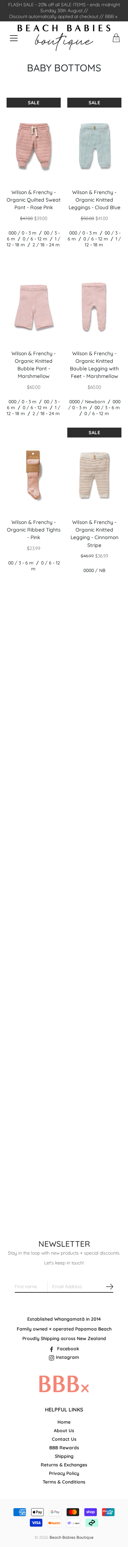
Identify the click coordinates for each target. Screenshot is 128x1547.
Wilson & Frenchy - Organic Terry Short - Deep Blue (94, 855)
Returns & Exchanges (64, 1465)
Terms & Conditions (64, 1482)
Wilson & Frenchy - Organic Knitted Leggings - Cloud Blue (94, 200)
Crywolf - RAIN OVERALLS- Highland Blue (34, 1166)
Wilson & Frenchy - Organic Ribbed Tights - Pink (33, 530)
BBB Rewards (64, 1448)
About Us (64, 1431)
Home (64, 1422)
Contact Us (64, 1439)
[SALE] (34, 146)
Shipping (64, 1456)
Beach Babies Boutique (72, 1537)
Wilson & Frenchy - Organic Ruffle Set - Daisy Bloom (33, 855)
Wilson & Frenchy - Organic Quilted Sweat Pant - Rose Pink (34, 200)
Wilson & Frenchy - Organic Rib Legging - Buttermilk (34, 687)
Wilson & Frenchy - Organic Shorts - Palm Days (34, 1017)
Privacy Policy (64, 1473)
